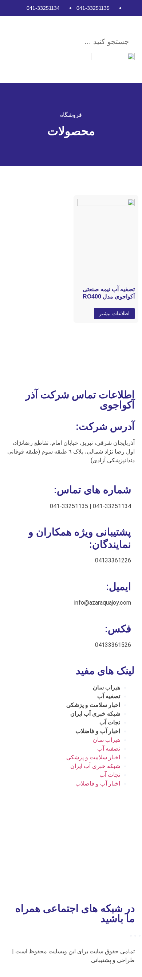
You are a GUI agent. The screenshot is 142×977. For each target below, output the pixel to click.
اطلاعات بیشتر (114, 313)
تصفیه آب (108, 696)
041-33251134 (43, 8)
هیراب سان (106, 687)
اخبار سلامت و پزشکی (93, 704)
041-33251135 (93, 8)
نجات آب (109, 722)
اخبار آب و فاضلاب (97, 731)
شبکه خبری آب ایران (95, 713)
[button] (81, 25)
